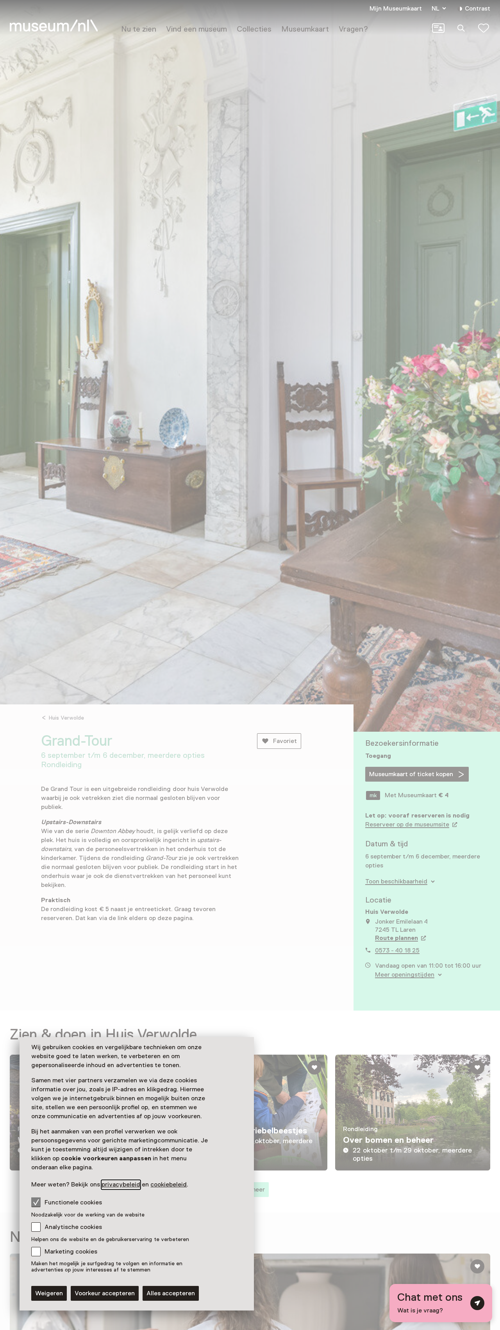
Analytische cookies (73, 1227)
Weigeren (49, 1293)
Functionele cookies (73, 1202)
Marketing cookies (71, 1251)
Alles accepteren (170, 1293)
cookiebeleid (168, 1184)
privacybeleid (121, 1184)
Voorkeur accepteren (105, 1293)
